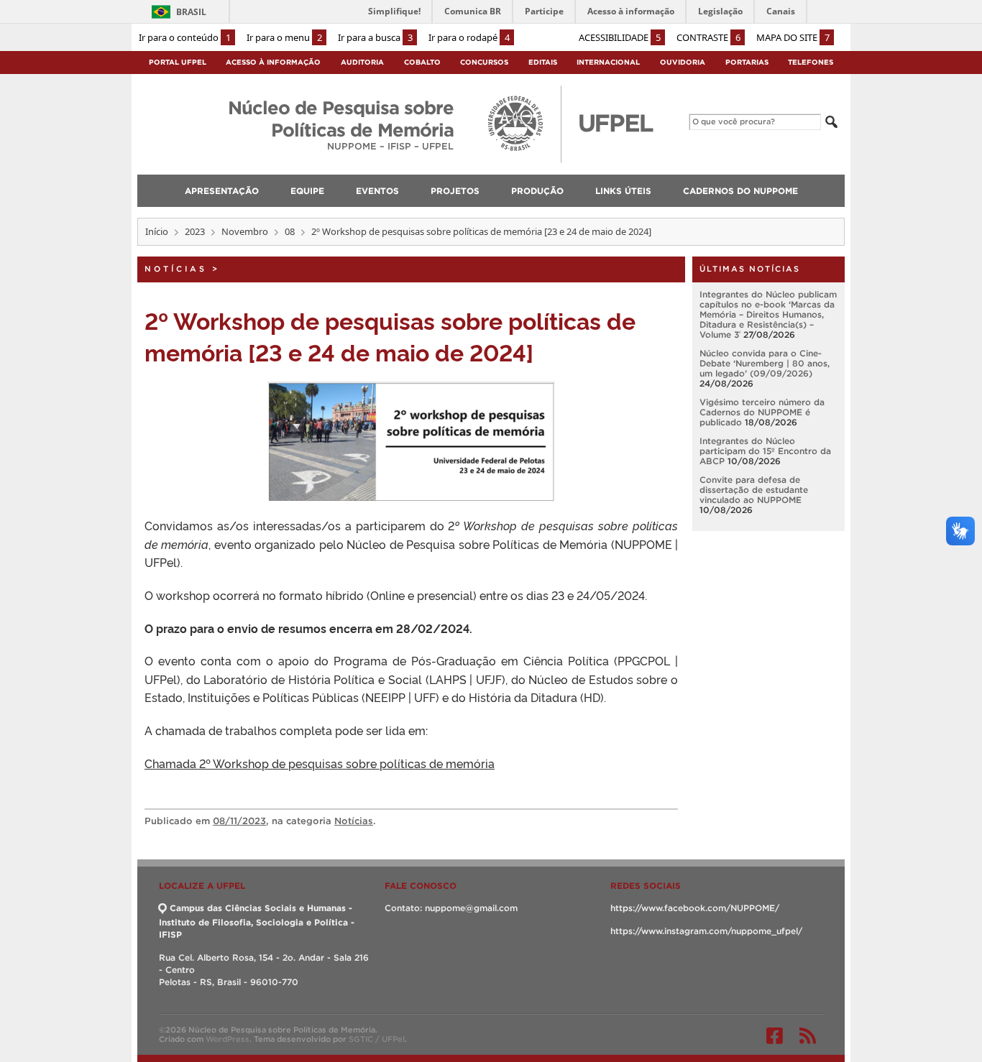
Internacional (608, 62)
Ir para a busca (375, 37)
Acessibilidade (620, 37)
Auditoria (362, 62)
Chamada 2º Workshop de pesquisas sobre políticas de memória (319, 763)
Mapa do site (793, 37)
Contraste (708, 37)
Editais (542, 62)
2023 (195, 231)
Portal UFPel (177, 62)
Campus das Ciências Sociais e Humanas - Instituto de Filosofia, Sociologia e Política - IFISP (256, 921)
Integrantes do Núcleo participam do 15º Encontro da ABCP (765, 451)
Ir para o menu (284, 37)
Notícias (175, 268)
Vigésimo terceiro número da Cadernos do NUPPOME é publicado (762, 412)
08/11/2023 (239, 821)
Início (156, 231)
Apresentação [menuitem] (222, 190)
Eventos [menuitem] (377, 190)
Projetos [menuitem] (455, 190)
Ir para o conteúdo (185, 37)
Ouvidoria (682, 62)
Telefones (810, 62)
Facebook (774, 1035)
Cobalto (422, 62)
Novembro (244, 231)
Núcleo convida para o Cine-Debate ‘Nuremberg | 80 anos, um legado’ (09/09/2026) (764, 363)
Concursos (484, 62)
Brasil (191, 12)
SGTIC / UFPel (377, 1039)
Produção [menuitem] (537, 190)
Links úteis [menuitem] (623, 190)
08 (290, 231)
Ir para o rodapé (469, 37)
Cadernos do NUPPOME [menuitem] (740, 190)
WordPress (227, 1039)
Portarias (746, 62)
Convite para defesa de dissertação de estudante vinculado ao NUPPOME (753, 489)
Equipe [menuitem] (307, 190)
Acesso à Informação (273, 62)
